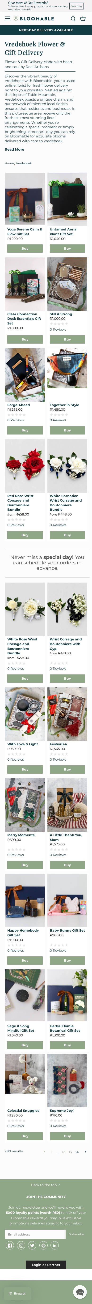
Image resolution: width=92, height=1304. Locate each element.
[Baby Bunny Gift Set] (67, 900)
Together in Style (64, 405)
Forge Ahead (18, 405)
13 (70, 1152)
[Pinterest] (43, 1245)
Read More (14, 149)
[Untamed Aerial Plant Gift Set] (67, 199)
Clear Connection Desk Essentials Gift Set (24, 318)
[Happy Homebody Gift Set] (25, 900)
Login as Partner (46, 1265)
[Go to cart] (83, 18)
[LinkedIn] (54, 1245)
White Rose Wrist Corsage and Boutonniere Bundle (22, 646)
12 (63, 1152)
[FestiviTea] (67, 714)
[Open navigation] (7, 18)
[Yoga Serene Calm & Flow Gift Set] (25, 199)
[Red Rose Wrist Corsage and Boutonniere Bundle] (25, 466)
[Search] (73, 18)
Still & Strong (61, 314)
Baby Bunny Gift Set (67, 930)
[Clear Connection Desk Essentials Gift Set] (25, 284)
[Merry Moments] (25, 805)
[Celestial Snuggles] (25, 1074)
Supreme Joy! (62, 1110)
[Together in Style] (67, 368)
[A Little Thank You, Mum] (67, 805)
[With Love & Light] (25, 714)
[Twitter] (32, 1245)
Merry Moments (20, 835)
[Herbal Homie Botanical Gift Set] (67, 995)
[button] (80, 1292)
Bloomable (30, 1275)
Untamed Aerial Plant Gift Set (63, 231)
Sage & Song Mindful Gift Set (20, 1028)
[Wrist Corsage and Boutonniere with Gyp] (67, 609)
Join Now (76, 6)
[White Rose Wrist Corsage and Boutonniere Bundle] (25, 609)
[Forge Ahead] (25, 375)
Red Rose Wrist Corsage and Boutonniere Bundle (20, 503)
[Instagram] (21, 1245)
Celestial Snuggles (23, 1110)
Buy (24, 248)
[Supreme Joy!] (67, 1080)
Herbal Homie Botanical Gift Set (65, 1028)
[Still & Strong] (67, 284)
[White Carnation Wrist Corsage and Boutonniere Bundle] (67, 466)
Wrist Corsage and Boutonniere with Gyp (66, 644)
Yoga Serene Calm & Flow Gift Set (24, 231)
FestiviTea (58, 744)
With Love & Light (22, 744)
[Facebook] (10, 1245)
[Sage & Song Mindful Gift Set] (25, 995)
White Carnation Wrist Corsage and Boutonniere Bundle (66, 503)
